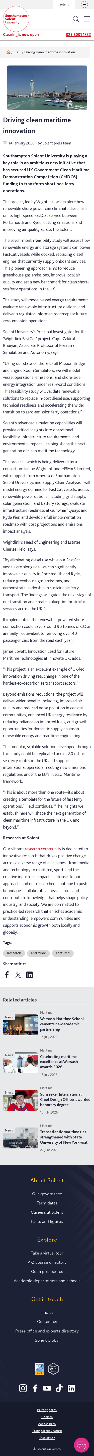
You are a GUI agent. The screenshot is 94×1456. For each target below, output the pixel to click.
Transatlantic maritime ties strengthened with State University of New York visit (63, 1137)
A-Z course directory (47, 1262)
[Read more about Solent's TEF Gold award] (39, 1369)
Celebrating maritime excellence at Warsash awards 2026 (59, 1061)
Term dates (47, 1202)
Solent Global (47, 1340)
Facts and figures (47, 1221)
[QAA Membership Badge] (53, 1369)
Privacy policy (47, 1409)
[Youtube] (47, 1391)
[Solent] (16, 19)
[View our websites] (84, 4)
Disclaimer (47, 1437)
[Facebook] (35, 1391)
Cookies (47, 1416)
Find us (47, 1312)
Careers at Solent (47, 1212)
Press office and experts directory (47, 1330)
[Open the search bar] (76, 19)
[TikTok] (59, 1391)
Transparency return (47, 1430)
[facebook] (7, 977)
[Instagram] (23, 1391)
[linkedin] (29, 977)
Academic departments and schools (47, 1280)
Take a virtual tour (47, 1253)
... (15, 52)
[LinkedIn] (71, 1391)
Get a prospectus (47, 1271)
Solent (64, 4)
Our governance (47, 1193)
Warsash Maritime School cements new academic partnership (62, 1024)
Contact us (47, 1321)
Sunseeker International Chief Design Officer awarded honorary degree (65, 1099)
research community (43, 848)
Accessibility (47, 1423)
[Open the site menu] (87, 18)
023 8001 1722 (78, 34)
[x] (18, 977)
